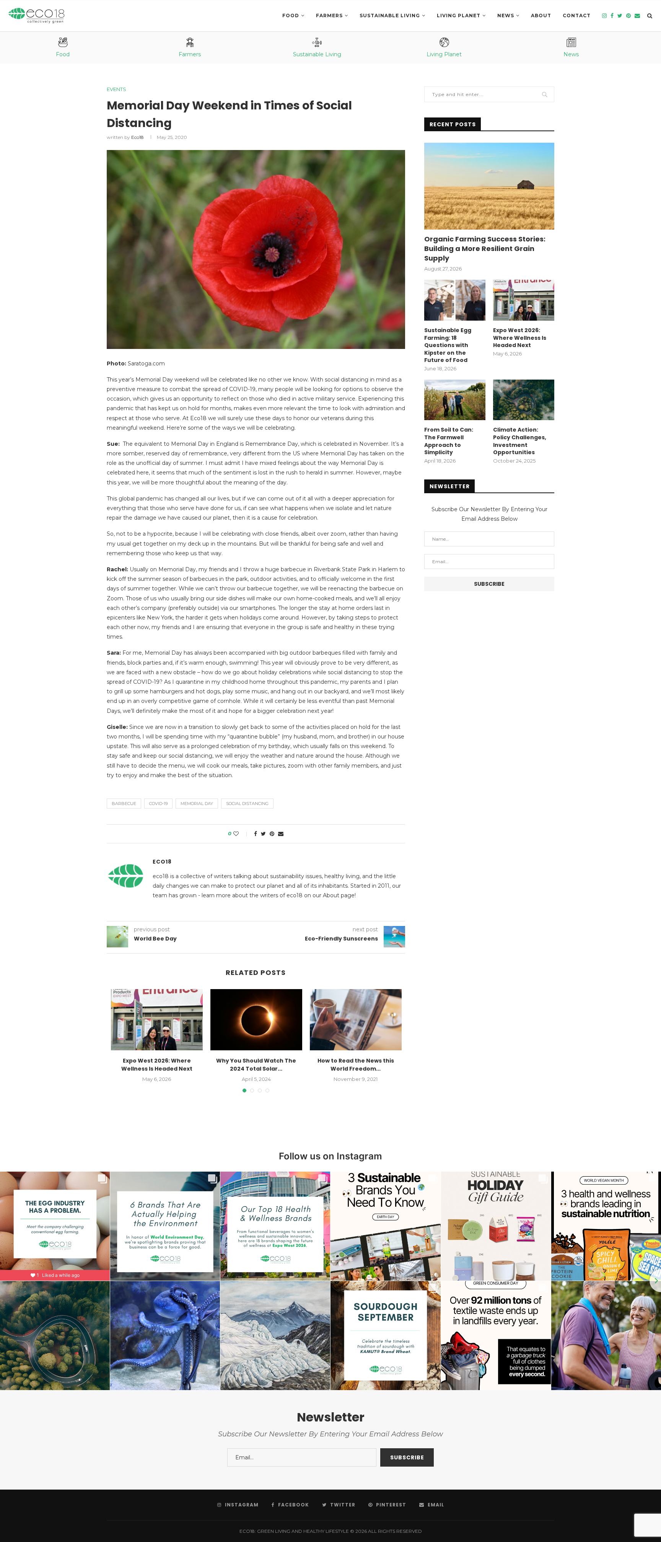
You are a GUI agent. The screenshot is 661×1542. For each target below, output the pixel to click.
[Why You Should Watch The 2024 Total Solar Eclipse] (256, 1019)
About (541, 15)
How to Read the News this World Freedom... (355, 1065)
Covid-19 (158, 803)
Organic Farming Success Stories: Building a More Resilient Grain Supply (484, 248)
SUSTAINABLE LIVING (390, 15)
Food (290, 15)
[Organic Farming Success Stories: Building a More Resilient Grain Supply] (489, 186)
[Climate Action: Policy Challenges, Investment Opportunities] (523, 400)
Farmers (329, 15)
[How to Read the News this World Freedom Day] (356, 1019)
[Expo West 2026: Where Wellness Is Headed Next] (157, 1019)
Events (116, 89)
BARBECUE (124, 803)
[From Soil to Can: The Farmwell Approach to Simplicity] (454, 400)
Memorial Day (197, 803)
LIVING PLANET (458, 15)
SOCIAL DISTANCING (247, 803)
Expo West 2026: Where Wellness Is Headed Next (156, 1065)
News (505, 15)
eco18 (137, 137)
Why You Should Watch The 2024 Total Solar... (256, 1065)
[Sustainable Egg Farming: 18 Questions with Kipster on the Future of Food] (454, 300)
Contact (577, 15)
